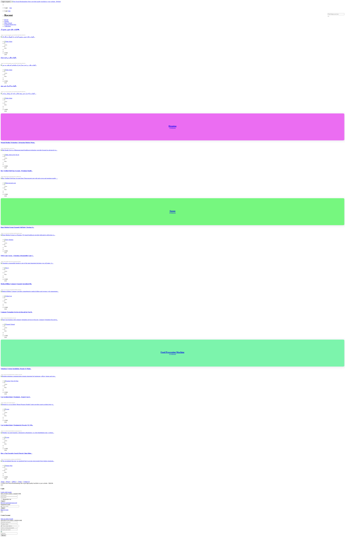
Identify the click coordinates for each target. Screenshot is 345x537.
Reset (2, 508)
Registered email (5, 504)
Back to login (4, 510)
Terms (20, 481)
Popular (6, 21)
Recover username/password (9, 503)
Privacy (8, 481)
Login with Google (6, 492)
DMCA (14, 481)
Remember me (7, 499)
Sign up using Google (7, 519)
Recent (6, 19)
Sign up (3, 535)
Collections (7, 26)
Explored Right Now (10, 24)
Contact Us (26, 481)
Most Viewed (8, 23)
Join (10, 8)
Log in (3, 501)
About (2, 481)
